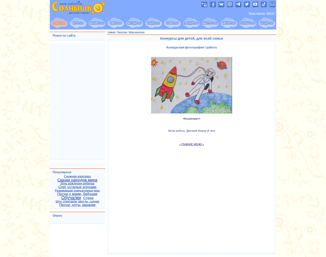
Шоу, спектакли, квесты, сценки (77, 201)
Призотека (122, 32)
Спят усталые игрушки (77, 187)
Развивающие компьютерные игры (77, 190)
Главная (111, 32)
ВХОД (270, 13)
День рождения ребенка (77, 183)
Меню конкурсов (137, 32)
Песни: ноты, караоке (77, 205)
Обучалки (71, 197)
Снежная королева (77, 176)
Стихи (88, 198)
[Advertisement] (192, 201)
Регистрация (257, 13)
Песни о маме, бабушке (77, 194)
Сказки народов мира (77, 180)
